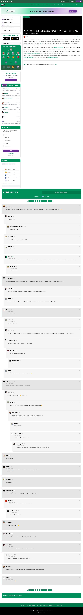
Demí (7, 206)
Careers (33, 605)
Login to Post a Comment (61, 192)
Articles (58, 4)
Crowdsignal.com (11, 155)
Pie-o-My (8, 566)
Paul (24, 64)
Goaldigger (8, 522)
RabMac (9, 298)
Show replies (46, 196)
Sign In (72, 1)
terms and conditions (28, 57)
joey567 (7, 577)
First (30, 201)
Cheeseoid (8, 310)
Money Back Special (58, 47)
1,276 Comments (11, 192)
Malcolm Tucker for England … (16, 226)
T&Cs (40, 605)
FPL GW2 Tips (31, 4)
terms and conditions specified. (32, 53)
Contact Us (59, 605)
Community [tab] (16, 85)
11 (48, 201)
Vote (11, 150)
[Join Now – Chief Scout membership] (41, 11)
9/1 (28, 44)
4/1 (40, 43)
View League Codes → (11, 79)
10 (46, 201)
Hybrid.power (9, 278)
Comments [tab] (4, 85)
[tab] (3, 164)
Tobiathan (10, 216)
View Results (11, 153)
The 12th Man (11, 236)
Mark (9, 256)
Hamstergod (14, 412)
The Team (29, 605)
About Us (23, 605)
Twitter (56, 64)
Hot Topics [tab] (10, 85)
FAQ (37, 605)
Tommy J (8, 545)
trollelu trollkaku (11, 340)
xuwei (7, 455)
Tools (54, 4)
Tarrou (9, 500)
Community (78, 4)
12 (51, 201)
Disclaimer (45, 605)
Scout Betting (26, 17)
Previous (27, 201)
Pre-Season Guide (39, 4)
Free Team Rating (48, 4)
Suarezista (8, 466)
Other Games (71, 4)
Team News (64, 4)
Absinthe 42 (10, 246)
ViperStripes (10, 555)
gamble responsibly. (53, 57)
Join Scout (79, 1)
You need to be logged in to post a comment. (12, 595)
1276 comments (35, 33)
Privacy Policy (52, 605)
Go (61, 1)
